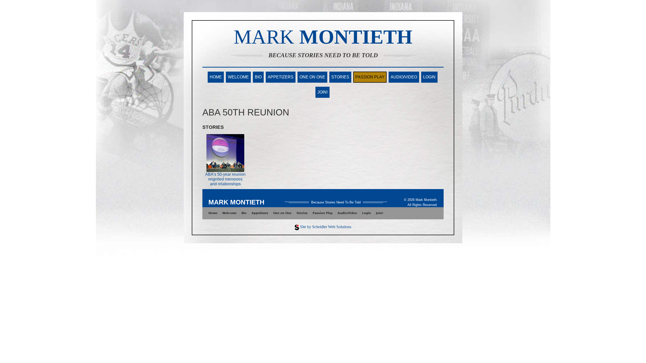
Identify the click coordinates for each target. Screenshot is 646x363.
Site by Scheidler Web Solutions (325, 227)
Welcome (238, 77)
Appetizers (280, 77)
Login (429, 77)
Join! (322, 92)
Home (216, 77)
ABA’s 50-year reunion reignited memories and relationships (225, 179)
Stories (340, 77)
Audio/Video (404, 77)
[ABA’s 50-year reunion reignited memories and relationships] (225, 152)
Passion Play (370, 77)
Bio (258, 77)
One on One (312, 77)
